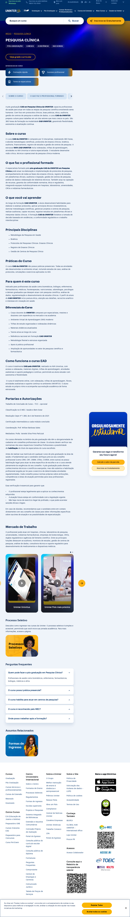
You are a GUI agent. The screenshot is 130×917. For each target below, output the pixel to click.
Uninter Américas (53, 825)
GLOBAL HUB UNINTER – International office (74, 828)
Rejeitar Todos (97, 905)
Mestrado (9, 799)
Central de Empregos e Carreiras (31, 877)
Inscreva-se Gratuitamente (107, 21)
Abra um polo (59, 2)
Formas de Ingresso (16, 745)
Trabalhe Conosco (53, 829)
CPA (48, 833)
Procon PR (71, 839)
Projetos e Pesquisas (34, 810)
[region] (65, 908)
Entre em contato (114, 2)
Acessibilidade (73, 2)
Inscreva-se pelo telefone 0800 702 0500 (38, 2)
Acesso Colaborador (75, 853)
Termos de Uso (73, 804)
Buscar (75, 21)
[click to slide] (70, 552)
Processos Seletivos (16, 645)
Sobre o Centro (32, 784)
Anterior (3, 96)
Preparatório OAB (13, 824)
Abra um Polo (51, 804)
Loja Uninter (72, 835)
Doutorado (10, 803)
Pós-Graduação (49, 11)
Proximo (71, 96)
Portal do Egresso (33, 836)
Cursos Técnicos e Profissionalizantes (65, 11)
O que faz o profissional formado (47, 96)
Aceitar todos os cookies (97, 912)
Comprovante (31, 870)
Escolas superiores (34, 806)
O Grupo (49, 778)
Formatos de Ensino (34, 788)
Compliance (51, 809)
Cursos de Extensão (85, 11)
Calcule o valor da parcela (108, 462)
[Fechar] (126, 908)
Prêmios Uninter (53, 796)
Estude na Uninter (115, 11)
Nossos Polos (51, 800)
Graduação (36, 11)
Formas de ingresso (34, 801)
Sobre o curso (16, 96)
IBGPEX (70, 821)
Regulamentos (32, 797)
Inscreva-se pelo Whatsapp (15, 2)
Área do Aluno (99, 2)
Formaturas (30, 858)
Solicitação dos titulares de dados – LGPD (75, 788)
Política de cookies (74, 796)
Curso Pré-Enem (12, 842)
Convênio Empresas (54, 820)
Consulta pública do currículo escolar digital (34, 843)
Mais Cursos (100, 11)
